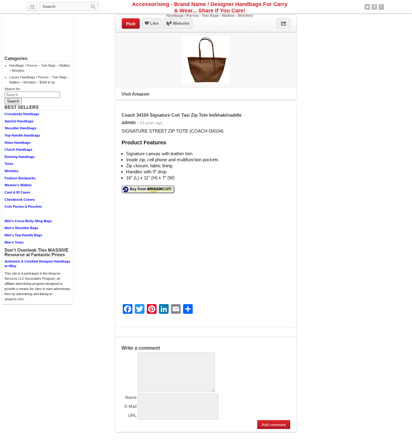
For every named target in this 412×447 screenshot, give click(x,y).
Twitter (367, 7)
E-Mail (131, 406)
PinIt (130, 23)
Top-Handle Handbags (22, 135)
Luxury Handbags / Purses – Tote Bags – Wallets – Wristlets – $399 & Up (39, 79)
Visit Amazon (135, 93)
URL (132, 415)
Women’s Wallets (18, 185)
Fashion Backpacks (20, 178)
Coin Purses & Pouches (23, 206)
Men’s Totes (14, 242)
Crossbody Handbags (22, 114)
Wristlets (11, 171)
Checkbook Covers (20, 199)
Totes (9, 163)
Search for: (13, 89)
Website (180, 23)
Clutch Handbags (18, 149)
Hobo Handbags (17, 142)
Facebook (374, 7)
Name (131, 397)
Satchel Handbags (19, 121)
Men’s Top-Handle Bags (23, 235)
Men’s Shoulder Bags (21, 228)
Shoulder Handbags (20, 128)
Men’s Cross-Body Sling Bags (28, 221)
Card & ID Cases (17, 192)
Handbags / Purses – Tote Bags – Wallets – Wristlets (39, 68)
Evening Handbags (20, 157)
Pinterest (381, 7)
